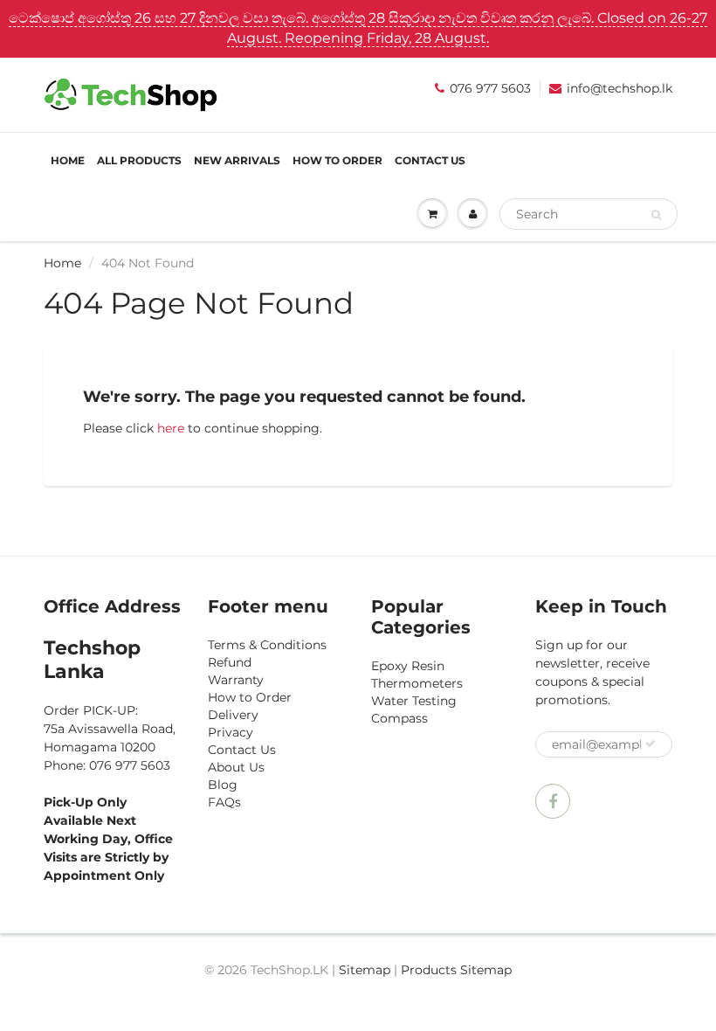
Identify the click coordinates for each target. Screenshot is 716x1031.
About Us (236, 767)
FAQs (224, 802)
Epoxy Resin (407, 666)
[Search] (656, 215)
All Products (139, 160)
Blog (223, 784)
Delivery (233, 715)
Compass (399, 718)
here (170, 428)
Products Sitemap (456, 970)
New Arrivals (237, 160)
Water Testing (414, 701)
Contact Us (430, 160)
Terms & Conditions (267, 645)
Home (68, 160)
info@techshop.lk (619, 88)
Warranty (236, 680)
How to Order (337, 160)
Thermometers (417, 683)
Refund (229, 662)
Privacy (230, 732)
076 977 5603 (490, 88)
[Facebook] (552, 801)
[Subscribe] (650, 744)
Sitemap (364, 970)
